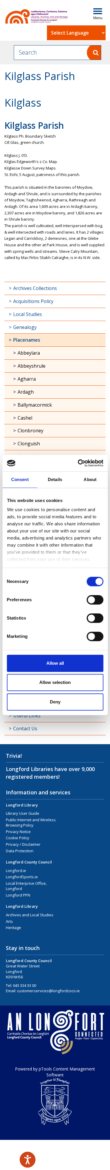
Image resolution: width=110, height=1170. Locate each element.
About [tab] (90, 479)
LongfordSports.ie (22, 876)
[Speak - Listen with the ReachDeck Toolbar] (27, 1160)
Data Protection (19, 850)
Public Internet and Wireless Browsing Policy (31, 822)
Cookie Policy (17, 837)
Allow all (55, 663)
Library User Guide (22, 813)
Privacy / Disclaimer (23, 844)
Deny (55, 701)
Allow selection (55, 682)
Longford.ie (16, 870)
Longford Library (22, 805)
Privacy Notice (18, 831)
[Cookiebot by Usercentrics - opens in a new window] (78, 463)
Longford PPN (18, 895)
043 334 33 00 (24, 985)
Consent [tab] (20, 479)
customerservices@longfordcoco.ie (48, 990)
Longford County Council (29, 862)
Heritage (13, 927)
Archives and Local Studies (29, 915)
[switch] (95, 599)
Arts (9, 921)
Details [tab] (55, 479)
